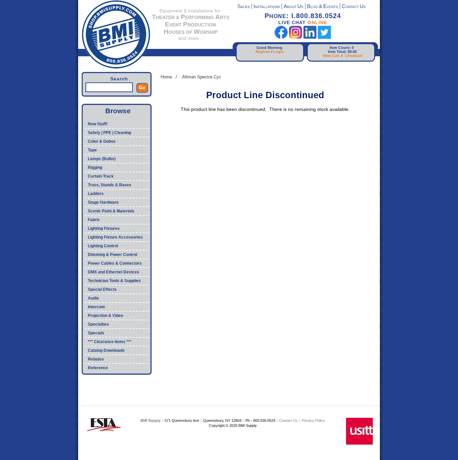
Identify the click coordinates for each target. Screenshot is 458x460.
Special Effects (102, 289)
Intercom (96, 307)
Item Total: (337, 52)
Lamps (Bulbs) (102, 158)
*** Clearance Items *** (109, 341)
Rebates (96, 359)
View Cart (331, 56)
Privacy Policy (313, 420)
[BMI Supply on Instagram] (295, 37)
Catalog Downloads (106, 350)
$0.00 (352, 52)
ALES (243, 7)
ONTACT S (354, 7)
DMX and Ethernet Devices (113, 272)
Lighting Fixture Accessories (115, 237)
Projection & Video (105, 315)
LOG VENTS (322, 7)
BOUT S (293, 7)
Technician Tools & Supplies (114, 280)
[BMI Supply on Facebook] (281, 37)
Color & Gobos (102, 141)
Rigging (95, 167)
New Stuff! (98, 124)
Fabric (94, 219)
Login (278, 52)
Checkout (353, 56)
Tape (92, 150)
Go (142, 87)
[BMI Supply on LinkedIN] (310, 37)
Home (166, 76)
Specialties (98, 324)
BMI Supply (150, 420)
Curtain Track (101, 176)
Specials (96, 333)
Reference (98, 368)
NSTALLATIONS (266, 7)
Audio (93, 298)
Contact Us (288, 420)
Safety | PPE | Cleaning (109, 132)
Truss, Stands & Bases (109, 185)
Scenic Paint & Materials (111, 211)
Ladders (96, 193)
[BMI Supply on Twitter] (324, 37)
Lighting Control (103, 246)
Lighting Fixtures (104, 228)
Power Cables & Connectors (115, 263)
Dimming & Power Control (112, 254)
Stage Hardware (103, 202)
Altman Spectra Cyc (201, 76)
